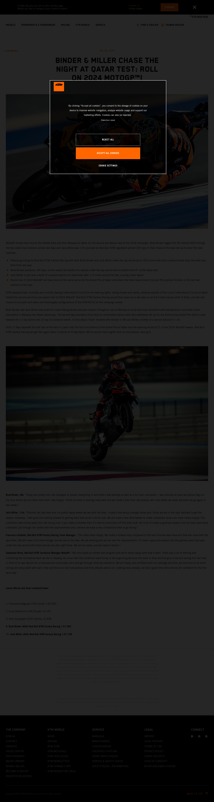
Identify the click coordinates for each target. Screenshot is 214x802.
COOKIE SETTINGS (108, 166)
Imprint (112, 120)
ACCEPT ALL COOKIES (108, 153)
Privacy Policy (105, 120)
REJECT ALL (108, 139)
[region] (108, 127)
